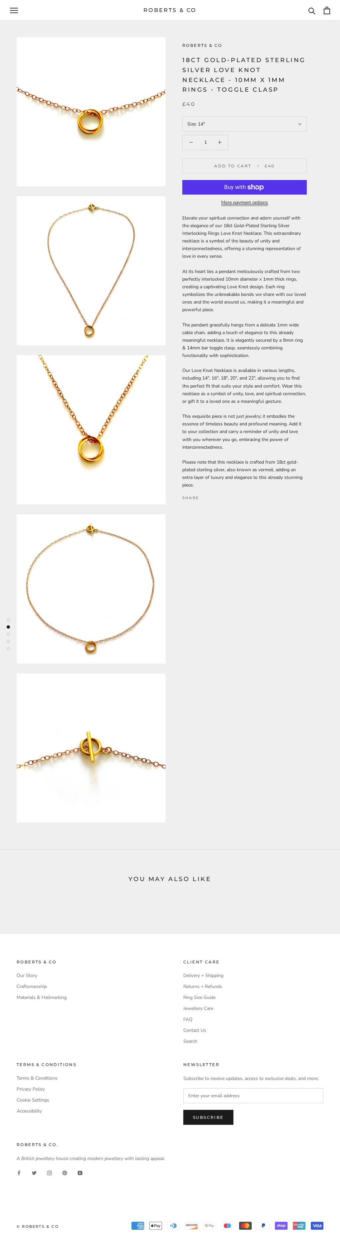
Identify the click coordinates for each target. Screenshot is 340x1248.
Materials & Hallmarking (42, 997)
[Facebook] (205, 496)
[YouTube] (80, 1173)
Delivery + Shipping (203, 975)
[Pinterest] (222, 496)
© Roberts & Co (38, 1226)
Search (190, 1041)
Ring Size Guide (199, 997)
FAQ (188, 1019)
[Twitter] (214, 496)
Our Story (27, 975)
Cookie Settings (33, 1100)
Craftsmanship (32, 986)
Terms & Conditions (37, 1078)
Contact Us (194, 1030)
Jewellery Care (198, 1008)
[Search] (311, 10)
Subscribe (208, 1117)
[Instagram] (49, 1173)
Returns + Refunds (202, 986)
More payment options (244, 202)
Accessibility (29, 1111)
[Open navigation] (14, 10)
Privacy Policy (31, 1089)
